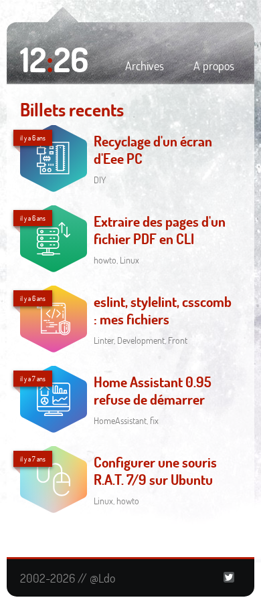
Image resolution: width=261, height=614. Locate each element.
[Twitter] (229, 578)
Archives (144, 66)
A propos (213, 66)
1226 (54, 58)
